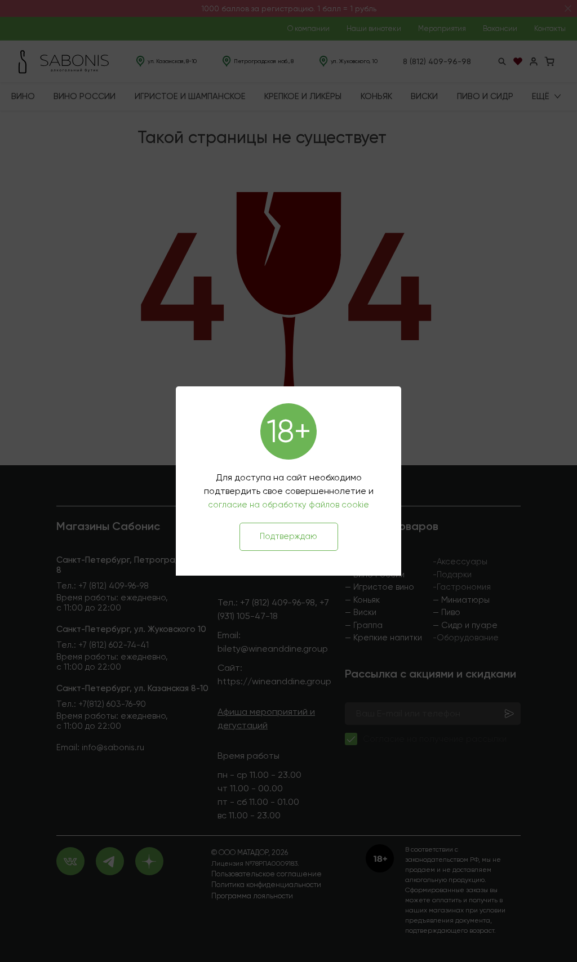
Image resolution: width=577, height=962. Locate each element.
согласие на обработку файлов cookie (288, 505)
